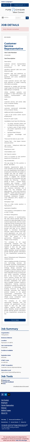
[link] (15, 10)
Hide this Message (21, 440)
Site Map (3, 419)
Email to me (6, 380)
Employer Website (6, 337)
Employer (4, 403)
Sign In (5, 5)
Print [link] (4, 383)
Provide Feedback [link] (8, 382)
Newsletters (4, 422)
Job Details (7, 37)
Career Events (14, 422)
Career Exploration (7, 405)
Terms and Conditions (15, 419)
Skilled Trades (6, 410)
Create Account (18, 5)
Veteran (3, 408)
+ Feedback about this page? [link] (21, 386)
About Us (4, 413)
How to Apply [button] (15, 320)
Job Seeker (5, 400)
